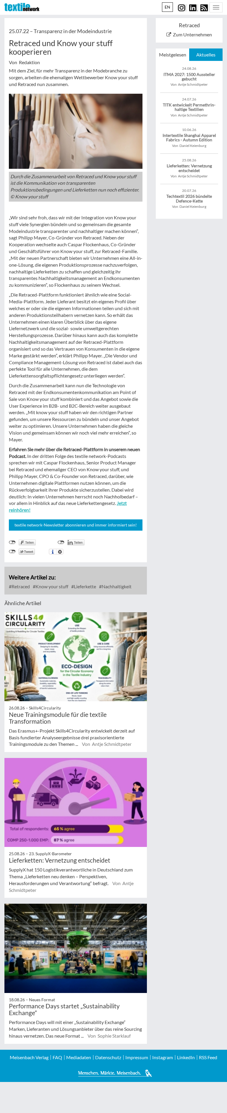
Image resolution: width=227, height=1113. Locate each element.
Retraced (20, 586)
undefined (61, 542)
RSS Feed (208, 1057)
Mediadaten (78, 1057)
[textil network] (21, 7)
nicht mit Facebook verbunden (12, 542)
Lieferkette (84, 586)
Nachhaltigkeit (116, 586)
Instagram (162, 1057)
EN (167, 6)
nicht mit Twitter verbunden (12, 551)
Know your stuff (51, 586)
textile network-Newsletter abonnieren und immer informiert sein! (75, 524)
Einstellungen (60, 552)
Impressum (136, 1057)
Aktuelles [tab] (205, 54)
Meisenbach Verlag (29, 1057)
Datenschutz (108, 1057)
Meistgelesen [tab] (172, 54)
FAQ (57, 1057)
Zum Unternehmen (192, 34)
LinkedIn (186, 1057)
